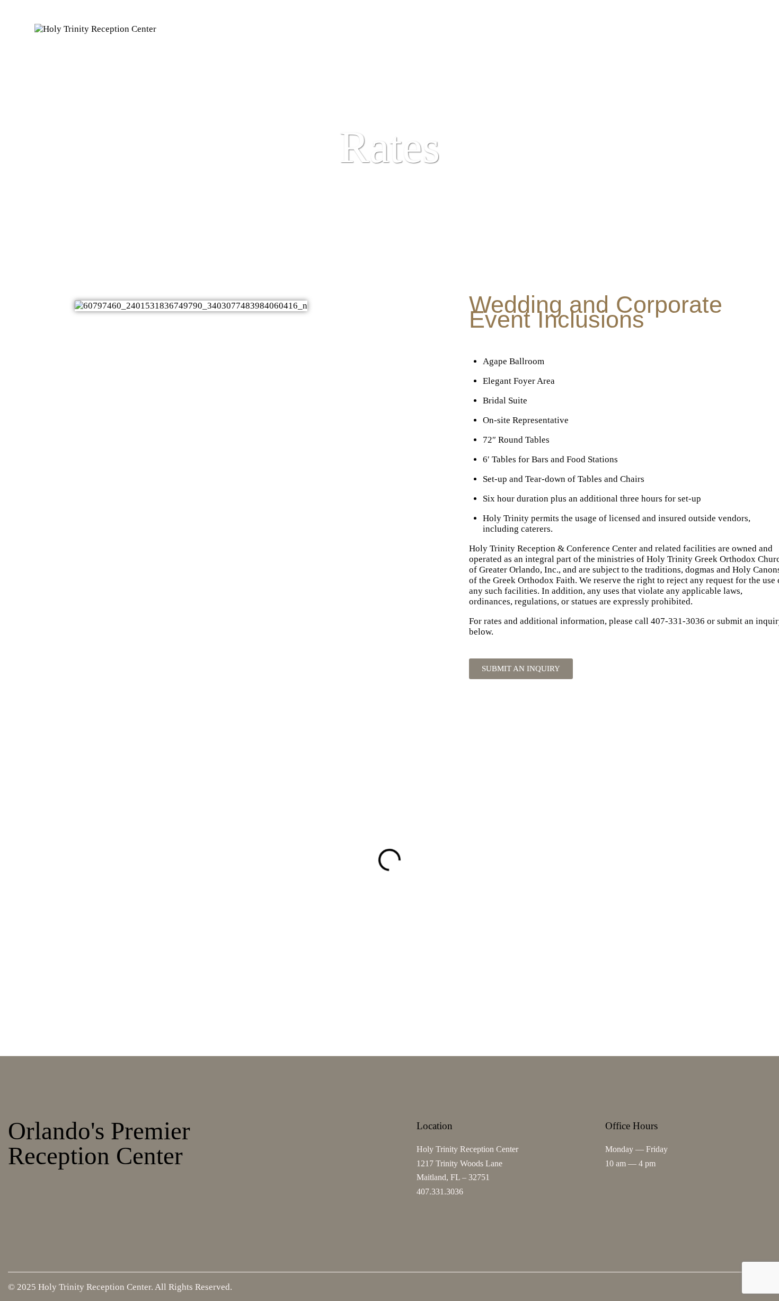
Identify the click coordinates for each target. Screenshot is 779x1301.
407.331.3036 (440, 1191)
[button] (9, 860)
